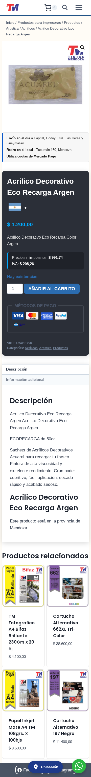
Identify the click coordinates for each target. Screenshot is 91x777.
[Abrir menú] (79, 7)
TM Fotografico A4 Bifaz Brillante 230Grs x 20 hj (22, 632)
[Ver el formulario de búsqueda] (65, 8)
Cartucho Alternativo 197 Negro (65, 727)
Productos (60, 348)
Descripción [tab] (16, 369)
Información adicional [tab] (25, 379)
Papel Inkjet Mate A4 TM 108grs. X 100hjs (22, 730)
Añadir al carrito (51, 288)
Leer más (63, 659)
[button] (82, 47)
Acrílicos (31, 348)
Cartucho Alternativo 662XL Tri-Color (65, 626)
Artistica (45, 348)
